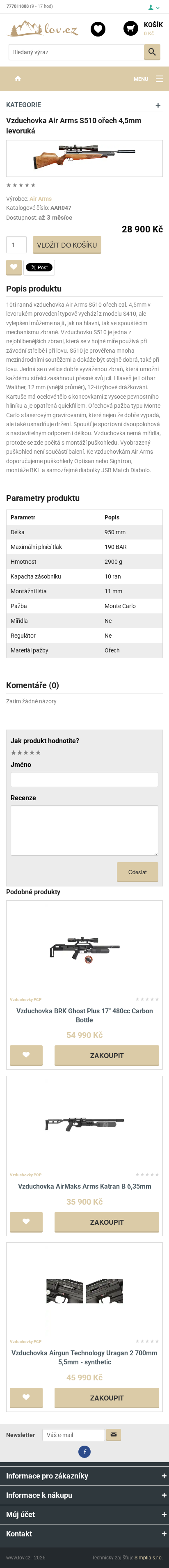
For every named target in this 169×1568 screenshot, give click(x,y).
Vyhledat (152, 52)
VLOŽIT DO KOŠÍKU (67, 245)
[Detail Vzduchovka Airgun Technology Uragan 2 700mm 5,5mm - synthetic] (85, 1291)
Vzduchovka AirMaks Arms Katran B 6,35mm (84, 1186)
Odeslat (137, 872)
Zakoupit (107, 1055)
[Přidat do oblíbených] (14, 267)
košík (153, 29)
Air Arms (41, 198)
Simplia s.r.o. (149, 1558)
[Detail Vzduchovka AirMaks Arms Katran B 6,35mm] (85, 1124)
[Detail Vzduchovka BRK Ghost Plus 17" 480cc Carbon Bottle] (85, 949)
